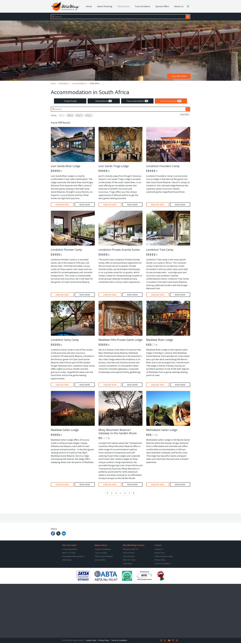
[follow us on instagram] (177, 640)
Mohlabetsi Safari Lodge (161, 430)
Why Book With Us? (130, 549)
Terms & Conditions (163, 563)
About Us (179, 6)
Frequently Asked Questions (73, 556)
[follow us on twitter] (165, 640)
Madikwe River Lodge (159, 340)
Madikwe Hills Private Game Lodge (120, 340)
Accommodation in (79, 83)
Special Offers (162, 6)
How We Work (128, 553)
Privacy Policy (160, 560)
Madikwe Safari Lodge (65, 430)
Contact (158, 545)
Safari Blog (127, 563)
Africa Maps (67, 560)
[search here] (188, 6)
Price (78, 115)
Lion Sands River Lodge (65, 166)
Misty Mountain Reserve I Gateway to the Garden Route (118, 431)
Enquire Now (160, 553)
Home (89, 6)
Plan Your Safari (69, 545)
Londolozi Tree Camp (159, 249)
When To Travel (68, 553)
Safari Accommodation (104, 556)
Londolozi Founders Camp (162, 166)
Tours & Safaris (142, 6)
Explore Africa (101, 545)
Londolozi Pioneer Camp (66, 249)
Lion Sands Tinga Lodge (114, 166)
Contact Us (159, 549)
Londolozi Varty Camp (65, 340)
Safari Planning (104, 6)
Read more (84, 204)
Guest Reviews (129, 556)
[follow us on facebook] (161, 640)
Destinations (123, 6)
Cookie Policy (91, 640)
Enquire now (178, 76)
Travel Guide (70, 101)
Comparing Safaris (69, 549)
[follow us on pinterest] (173, 640)
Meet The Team (129, 560)
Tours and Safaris (136, 101)
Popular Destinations (103, 549)
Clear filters (184, 114)
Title (61, 115)
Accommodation (170, 101)
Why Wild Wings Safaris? (133, 545)
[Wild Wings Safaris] (65, 6)
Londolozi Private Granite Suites (119, 249)
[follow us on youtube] (169, 640)
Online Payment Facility (164, 556)
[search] (188, 16)
